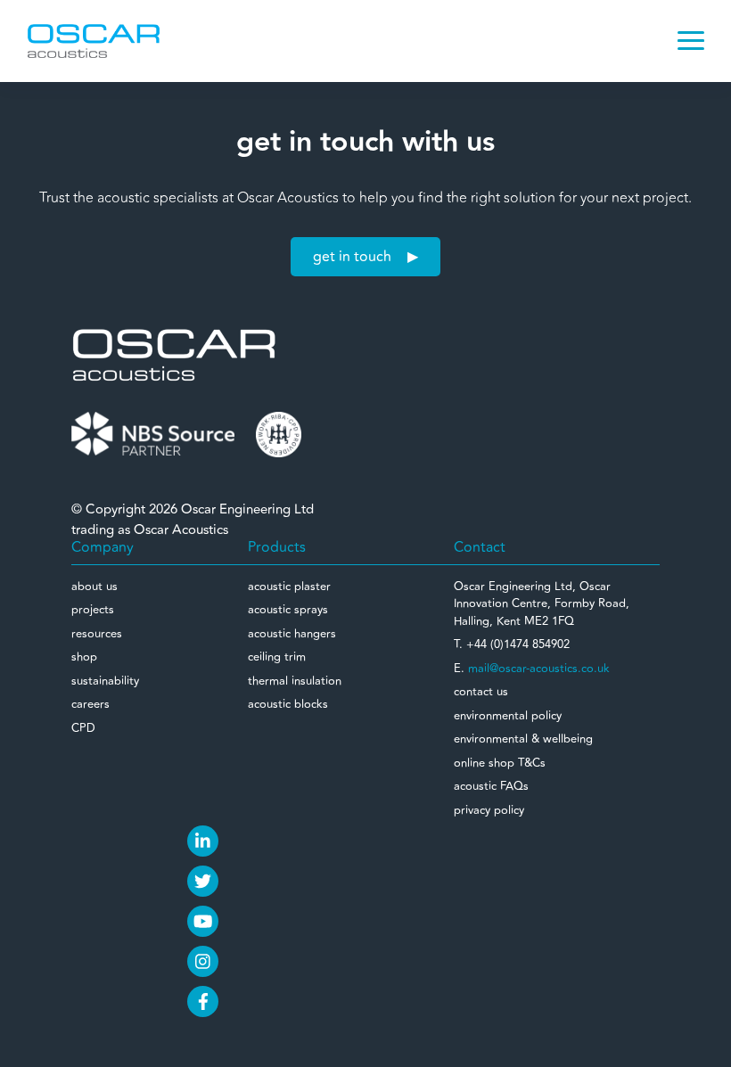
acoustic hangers (292, 634)
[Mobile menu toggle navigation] (691, 41)
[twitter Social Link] (202, 881)
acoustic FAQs (491, 786)
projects (92, 610)
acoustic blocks (288, 704)
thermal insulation (294, 681)
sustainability (105, 681)
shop (84, 657)
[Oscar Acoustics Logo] (93, 40)
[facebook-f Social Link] (202, 1001)
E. (532, 668)
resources (96, 634)
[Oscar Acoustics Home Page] (173, 354)
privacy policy (489, 810)
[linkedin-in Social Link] (202, 841)
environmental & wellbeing (523, 739)
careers (90, 704)
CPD (83, 728)
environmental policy (508, 716)
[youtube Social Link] (202, 921)
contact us (481, 692)
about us (94, 586)
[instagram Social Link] (202, 961)
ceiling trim (277, 657)
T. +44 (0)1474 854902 (512, 644)
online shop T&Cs (500, 763)
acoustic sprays (288, 610)
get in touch (352, 256)
